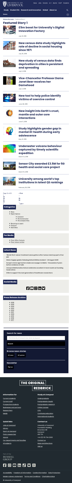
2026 (12, 302)
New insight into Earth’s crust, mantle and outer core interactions (39, 114)
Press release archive (17, 242)
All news (10, 355)
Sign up (10, 367)
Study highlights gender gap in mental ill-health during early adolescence (40, 132)
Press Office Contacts (18, 240)
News (5, 14)
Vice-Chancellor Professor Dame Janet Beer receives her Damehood (41, 82)
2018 (12, 318)
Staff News (14, 227)
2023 (12, 308)
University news (8, 19)
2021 (12, 312)
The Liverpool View (23, 221)
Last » (22, 203)
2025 (12, 304)
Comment (21, 217)
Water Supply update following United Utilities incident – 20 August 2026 (32, 260)
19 (4, 198)
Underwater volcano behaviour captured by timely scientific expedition (40, 150)
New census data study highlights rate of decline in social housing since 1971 (42, 47)
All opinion (21, 355)
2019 (12, 316)
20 (19, 198)
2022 (12, 310)
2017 (12, 320)
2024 (12, 306)
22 (19, 200)
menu (68, 15)
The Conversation (23, 219)
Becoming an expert (17, 224)
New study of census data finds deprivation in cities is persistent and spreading (41, 64)
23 (4, 202)
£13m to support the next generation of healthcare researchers (29, 273)
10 (4, 197)
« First (21, 193)
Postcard (13, 226)
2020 (12, 314)
